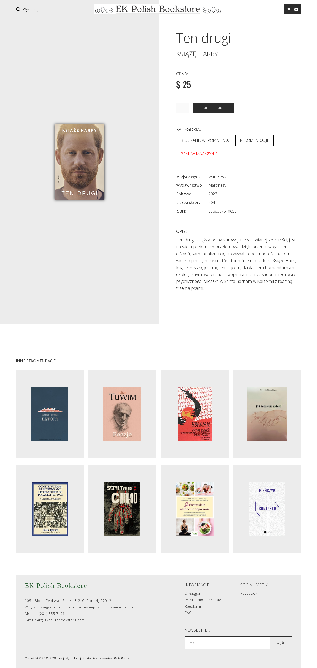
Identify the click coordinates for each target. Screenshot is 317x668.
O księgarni (194, 593)
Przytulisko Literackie (203, 600)
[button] (292, 9)
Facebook (248, 593)
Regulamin (193, 606)
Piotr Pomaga (123, 658)
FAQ (188, 613)
